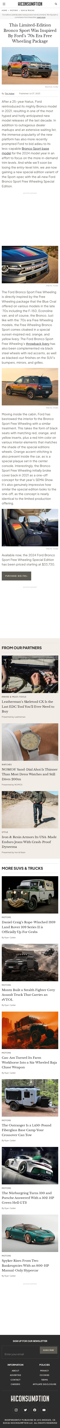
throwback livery (37, 343)
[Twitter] (25, 1410)
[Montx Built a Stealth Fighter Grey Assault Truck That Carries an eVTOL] (30, 962)
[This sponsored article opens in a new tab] (30, 674)
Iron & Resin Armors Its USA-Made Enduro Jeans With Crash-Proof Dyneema (29, 842)
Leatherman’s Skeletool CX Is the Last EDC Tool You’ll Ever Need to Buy (28, 706)
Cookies (44, 1375)
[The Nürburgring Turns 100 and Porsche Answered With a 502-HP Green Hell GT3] (30, 1165)
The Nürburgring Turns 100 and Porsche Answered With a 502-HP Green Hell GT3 (28, 1198)
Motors (14, 10)
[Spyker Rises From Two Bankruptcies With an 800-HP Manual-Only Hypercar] (30, 1233)
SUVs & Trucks (27, 10)
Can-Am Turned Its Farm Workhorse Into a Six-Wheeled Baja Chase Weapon (29, 1062)
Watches (7, 765)
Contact (15, 1380)
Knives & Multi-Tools (14, 697)
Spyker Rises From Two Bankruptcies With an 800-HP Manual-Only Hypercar (25, 1265)
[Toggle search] (56, 4)
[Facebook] (35, 1410)
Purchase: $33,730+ (16, 576)
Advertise (15, 1375)
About (15, 1370)
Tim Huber (9, 93)
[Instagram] (16, 1410)
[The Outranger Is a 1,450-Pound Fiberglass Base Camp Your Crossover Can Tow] (30, 1098)
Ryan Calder (10, 937)
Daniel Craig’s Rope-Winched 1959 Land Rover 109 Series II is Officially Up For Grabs (28, 927)
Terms (44, 1380)
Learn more (41, 17)
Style (5, 832)
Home (4, 10)
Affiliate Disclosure (44, 1384)
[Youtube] (44, 1410)
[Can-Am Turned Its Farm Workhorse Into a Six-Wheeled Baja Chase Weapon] (30, 1030)
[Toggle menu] (4, 4)
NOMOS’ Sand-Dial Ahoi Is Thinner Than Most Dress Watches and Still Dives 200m (30, 774)
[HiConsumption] (30, 4)
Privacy (44, 1370)
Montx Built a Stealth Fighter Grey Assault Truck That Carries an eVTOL (28, 995)
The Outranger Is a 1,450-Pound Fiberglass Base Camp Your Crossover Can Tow (26, 1130)
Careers (15, 1384)
